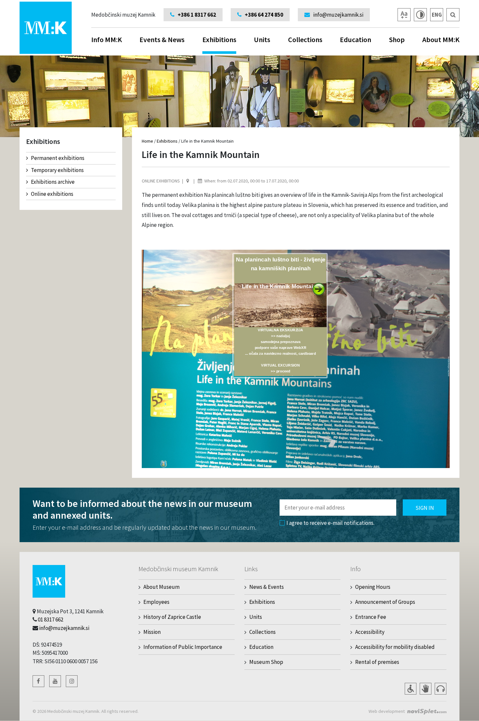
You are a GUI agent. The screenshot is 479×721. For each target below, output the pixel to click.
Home (147, 141)
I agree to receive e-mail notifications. (330, 522)
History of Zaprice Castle (172, 616)
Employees (156, 601)
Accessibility (370, 631)
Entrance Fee (370, 616)
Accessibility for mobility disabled (395, 646)
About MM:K (440, 39)
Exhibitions (219, 39)
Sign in (424, 507)
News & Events (266, 586)
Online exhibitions (52, 193)
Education (355, 39)
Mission (152, 631)
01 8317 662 (50, 619)
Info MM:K (106, 39)
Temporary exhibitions (57, 170)
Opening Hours (372, 586)
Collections (305, 39)
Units (262, 39)
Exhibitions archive (53, 181)
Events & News (161, 39)
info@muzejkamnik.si (64, 628)
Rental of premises (377, 662)
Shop (397, 39)
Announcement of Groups (385, 601)
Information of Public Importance (182, 646)
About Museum (161, 586)
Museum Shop (266, 662)
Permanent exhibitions (57, 158)
